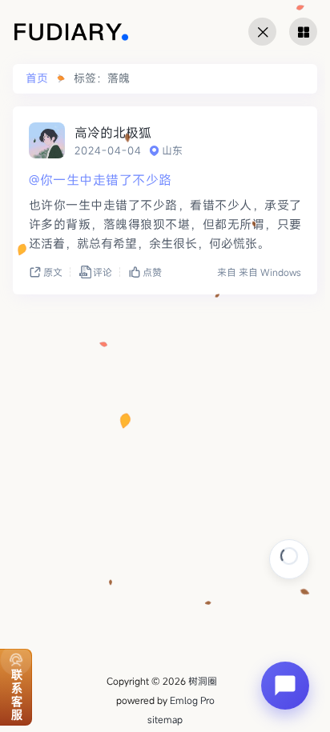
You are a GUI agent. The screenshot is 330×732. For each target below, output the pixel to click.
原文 (52, 272)
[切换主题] (262, 32)
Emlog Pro (192, 700)
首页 (37, 78)
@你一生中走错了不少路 (100, 180)
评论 (102, 272)
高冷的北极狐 (112, 133)
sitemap (165, 719)
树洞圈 (202, 680)
